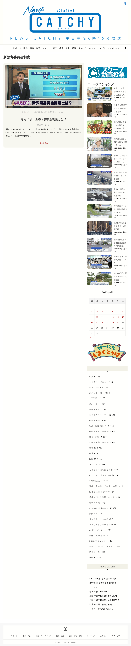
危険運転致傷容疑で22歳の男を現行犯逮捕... (120, 242)
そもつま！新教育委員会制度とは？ (44, 119)
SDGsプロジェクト (98, 541)
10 (97, 317)
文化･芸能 (94, 437)
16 (92, 322)
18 (102, 322)
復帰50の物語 (96, 535)
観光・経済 (58, 48)
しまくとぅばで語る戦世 (101, 470)
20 (113, 322)
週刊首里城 (94, 503)
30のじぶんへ (96, 481)
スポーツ (46, 48)
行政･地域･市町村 (98, 426)
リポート (17, 48)
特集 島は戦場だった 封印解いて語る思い (120, 108)
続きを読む (44, 143)
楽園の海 (93, 513)
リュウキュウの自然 (99, 519)
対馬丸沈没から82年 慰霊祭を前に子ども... (120, 142)
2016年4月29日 (43, 125)
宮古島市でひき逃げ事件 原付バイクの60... (120, 209)
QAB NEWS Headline (69, 643)
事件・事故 (29, 48)
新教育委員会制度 (40, 112)
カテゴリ (101, 48)
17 (97, 322)
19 (107, 322)
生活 (91, 376)
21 (118, 322)
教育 (23, 112)
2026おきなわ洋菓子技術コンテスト (120, 259)
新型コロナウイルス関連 (101, 546)
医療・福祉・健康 (97, 431)
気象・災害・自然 (74, 48)
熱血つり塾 (94, 552)
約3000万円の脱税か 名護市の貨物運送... (120, 276)
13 (113, 317)
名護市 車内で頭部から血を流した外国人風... (120, 91)
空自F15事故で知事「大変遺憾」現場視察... (120, 192)
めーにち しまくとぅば (100, 475)
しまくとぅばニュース (100, 382)
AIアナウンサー (97, 530)
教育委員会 (52, 112)
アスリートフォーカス (100, 524)
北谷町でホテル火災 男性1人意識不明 (120, 226)
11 (102, 317)
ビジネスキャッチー (99, 415)
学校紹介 (95, 397)
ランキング (90, 48)
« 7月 (89, 338)
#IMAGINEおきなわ (99, 508)
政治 (38, 48)
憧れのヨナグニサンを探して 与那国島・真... (120, 125)
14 (118, 317)
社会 (91, 557)
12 (107, 317)
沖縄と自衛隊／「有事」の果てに (105, 486)
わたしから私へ (96, 387)
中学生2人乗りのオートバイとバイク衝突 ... (120, 158)
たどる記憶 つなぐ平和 (100, 492)
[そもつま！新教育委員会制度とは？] (43, 86)
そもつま (60, 112)
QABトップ (113, 48)
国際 (91, 459)
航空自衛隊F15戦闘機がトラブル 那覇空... (120, 175)
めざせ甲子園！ (96, 393)
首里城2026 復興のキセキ (102, 497)
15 (123, 317)
